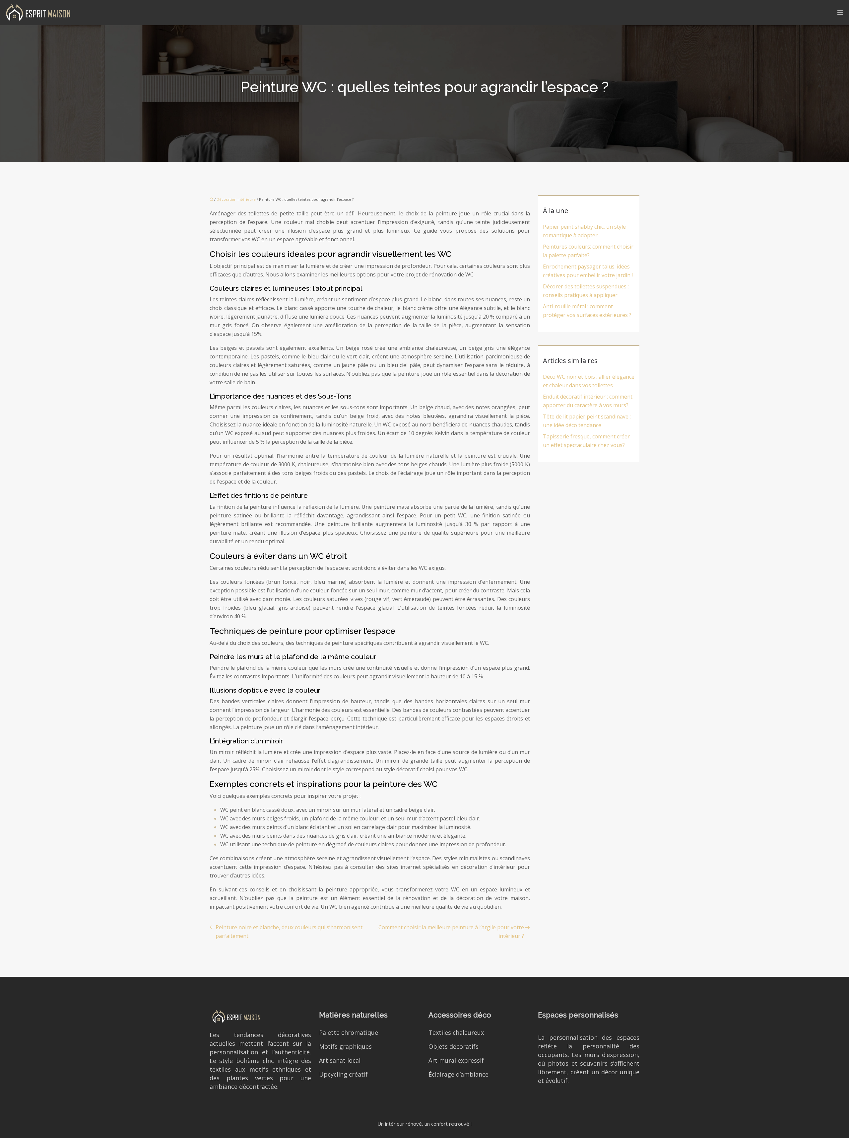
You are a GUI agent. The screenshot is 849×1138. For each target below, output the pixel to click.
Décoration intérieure (236, 199)
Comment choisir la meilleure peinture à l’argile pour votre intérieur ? (451, 932)
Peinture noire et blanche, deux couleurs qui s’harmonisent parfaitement (289, 932)
